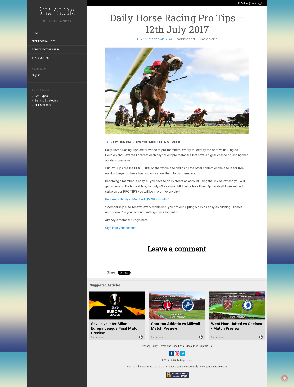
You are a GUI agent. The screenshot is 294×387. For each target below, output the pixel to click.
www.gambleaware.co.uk (213, 366)
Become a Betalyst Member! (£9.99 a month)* (137, 199)
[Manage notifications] (284, 378)
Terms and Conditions (171, 346)
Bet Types (41, 95)
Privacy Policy (150, 346)
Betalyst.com (57, 11)
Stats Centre (40, 57)
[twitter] (182, 353)
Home (35, 33)
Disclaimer (192, 346)
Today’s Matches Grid (45, 49)
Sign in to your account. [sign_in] (121, 228)
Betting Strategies (46, 100)
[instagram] (177, 353)
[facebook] (171, 353)
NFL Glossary (43, 104)
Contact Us (205, 346)
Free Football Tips (43, 41)
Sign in (36, 75)
